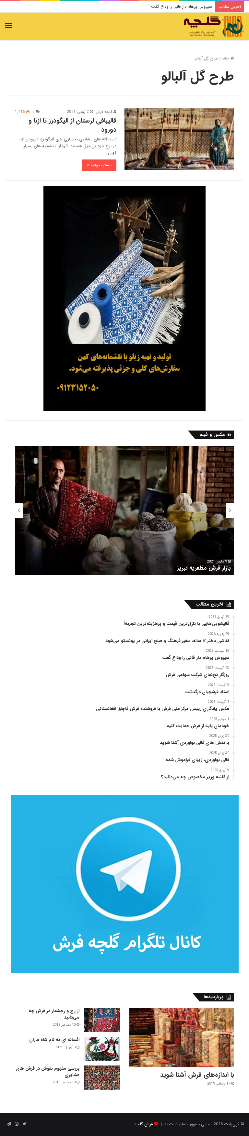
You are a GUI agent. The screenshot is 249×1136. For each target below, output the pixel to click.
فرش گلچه (144, 1124)
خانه (226, 58)
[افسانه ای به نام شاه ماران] (102, 1049)
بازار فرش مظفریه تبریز (204, 568)
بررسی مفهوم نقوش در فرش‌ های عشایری (47, 1071)
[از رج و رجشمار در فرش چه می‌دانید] (102, 1020)
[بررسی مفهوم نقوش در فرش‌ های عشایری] (102, 1077)
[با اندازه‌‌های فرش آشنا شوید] (181, 1037)
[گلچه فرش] (213, 26)
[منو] (8, 26)
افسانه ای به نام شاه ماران (54, 1039)
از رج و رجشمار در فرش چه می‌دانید (54, 1014)
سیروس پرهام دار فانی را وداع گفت (181, 6)
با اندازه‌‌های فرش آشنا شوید (197, 1075)
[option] (124, 510)
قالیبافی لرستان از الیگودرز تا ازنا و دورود (72, 125)
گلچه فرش (104, 112)
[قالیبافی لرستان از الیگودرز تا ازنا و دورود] (179, 139)
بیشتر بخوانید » (99, 165)
